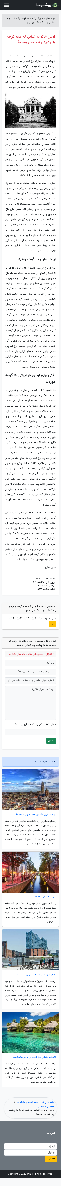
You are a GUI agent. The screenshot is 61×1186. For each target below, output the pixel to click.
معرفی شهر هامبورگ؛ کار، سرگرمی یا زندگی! (36, 975)
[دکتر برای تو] (47, 5)
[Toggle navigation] (6, 5)
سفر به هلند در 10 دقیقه (45, 897)
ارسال (51, 741)
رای (52, 624)
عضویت (51, 1159)
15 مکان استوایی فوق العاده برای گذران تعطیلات (34, 1057)
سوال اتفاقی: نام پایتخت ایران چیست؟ (35, 724)
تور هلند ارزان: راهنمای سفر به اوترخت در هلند (35, 814)
